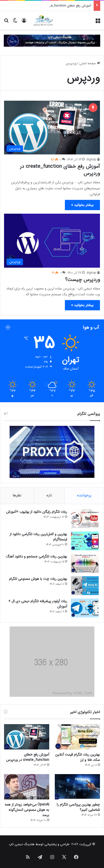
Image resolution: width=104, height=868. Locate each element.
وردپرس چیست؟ (82, 279)
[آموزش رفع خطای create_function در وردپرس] (26, 736)
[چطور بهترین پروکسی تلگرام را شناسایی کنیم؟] (77, 786)
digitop (91, 159)
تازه (49, 495)
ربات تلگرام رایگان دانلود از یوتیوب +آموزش (36, 511)
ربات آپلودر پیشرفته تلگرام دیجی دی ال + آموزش (37, 603)
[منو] (97, 22)
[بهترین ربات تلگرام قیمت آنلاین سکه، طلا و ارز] (77, 736)
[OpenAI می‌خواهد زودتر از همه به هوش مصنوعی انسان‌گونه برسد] (26, 786)
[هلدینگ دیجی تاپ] (52, 40)
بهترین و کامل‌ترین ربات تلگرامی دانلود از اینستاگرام (38, 536)
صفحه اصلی (88, 63)
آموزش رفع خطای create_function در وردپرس (59, 5)
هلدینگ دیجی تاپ (22, 844)
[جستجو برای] (6, 22)
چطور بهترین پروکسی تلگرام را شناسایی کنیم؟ (78, 807)
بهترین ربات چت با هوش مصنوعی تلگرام (38, 579)
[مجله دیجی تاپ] (43, 20)
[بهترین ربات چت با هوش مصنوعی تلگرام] (85, 585)
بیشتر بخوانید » (82, 205)
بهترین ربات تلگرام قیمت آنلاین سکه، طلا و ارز (77, 757)
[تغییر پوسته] (15, 22)
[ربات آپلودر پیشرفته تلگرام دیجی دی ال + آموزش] (85, 608)
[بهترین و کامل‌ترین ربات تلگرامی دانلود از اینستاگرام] (85, 541)
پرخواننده (84, 495)
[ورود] (24, 22)
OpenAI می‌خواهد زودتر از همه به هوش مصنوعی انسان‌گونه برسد (27, 810)
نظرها (17, 495)
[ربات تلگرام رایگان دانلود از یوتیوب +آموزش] (85, 518)
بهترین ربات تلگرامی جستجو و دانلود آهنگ (36, 556)
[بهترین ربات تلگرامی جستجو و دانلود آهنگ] (85, 563)
